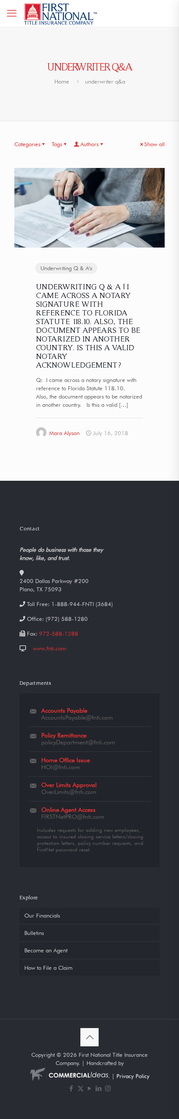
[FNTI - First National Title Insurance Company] (61, 13)
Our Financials (42, 915)
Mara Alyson (64, 432)
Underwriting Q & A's (66, 268)
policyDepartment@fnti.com (78, 742)
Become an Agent (45, 950)
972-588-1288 (58, 633)
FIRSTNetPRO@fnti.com (72, 816)
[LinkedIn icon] (99, 1088)
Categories (27, 144)
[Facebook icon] (71, 1088)
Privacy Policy (132, 1075)
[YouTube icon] (89, 1088)
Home (61, 81)
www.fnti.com (49, 648)
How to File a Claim (48, 967)
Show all (154, 144)
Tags (57, 144)
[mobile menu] (11, 13)
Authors (89, 144)
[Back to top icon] (89, 1037)
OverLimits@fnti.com (68, 791)
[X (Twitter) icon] (80, 1088)
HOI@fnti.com (60, 767)
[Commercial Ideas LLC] (69, 1075)
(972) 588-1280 (67, 618)
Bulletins (34, 932)
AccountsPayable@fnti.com (77, 717)
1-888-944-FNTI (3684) (82, 603)
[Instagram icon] (108, 1088)
